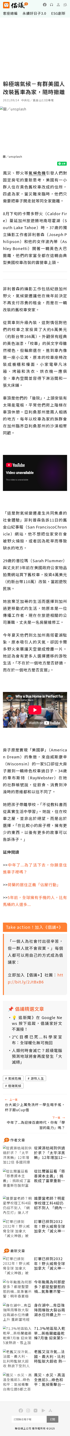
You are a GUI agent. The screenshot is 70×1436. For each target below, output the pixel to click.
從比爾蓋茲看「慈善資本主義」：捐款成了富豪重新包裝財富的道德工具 (49, 1176)
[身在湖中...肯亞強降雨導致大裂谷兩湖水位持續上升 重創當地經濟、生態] (17, 1312)
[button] (65, 5)
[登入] (58, 5)
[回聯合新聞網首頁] (6, 5)
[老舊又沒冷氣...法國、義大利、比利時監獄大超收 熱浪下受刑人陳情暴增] (17, 1359)
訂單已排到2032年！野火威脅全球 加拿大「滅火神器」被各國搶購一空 (49, 1226)
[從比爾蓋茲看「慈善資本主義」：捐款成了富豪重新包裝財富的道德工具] (17, 1178)
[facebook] (45, 5)
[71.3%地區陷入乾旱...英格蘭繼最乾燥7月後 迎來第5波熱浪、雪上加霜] (17, 1335)
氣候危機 (14, 1078)
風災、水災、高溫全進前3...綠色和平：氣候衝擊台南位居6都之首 (49, 1379)
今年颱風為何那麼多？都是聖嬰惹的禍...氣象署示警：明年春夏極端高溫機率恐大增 (49, 1287)
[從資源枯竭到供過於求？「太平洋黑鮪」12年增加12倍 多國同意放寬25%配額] (17, 1155)
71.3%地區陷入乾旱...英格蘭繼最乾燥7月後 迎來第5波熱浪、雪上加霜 (50, 1333)
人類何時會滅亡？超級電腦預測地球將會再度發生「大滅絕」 (37, 1056)
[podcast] (51, 5)
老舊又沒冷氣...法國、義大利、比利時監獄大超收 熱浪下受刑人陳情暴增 (50, 1356)
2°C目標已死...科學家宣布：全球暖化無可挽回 (37, 1039)
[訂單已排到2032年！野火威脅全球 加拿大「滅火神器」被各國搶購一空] (17, 1228)
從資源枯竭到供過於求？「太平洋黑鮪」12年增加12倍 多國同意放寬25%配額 (50, 1153)
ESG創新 (58, 13)
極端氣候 (14, 1085)
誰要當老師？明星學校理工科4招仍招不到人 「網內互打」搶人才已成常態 (50, 1203)
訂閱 (52, 1419)
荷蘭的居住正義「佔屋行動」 (34, 884)
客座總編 (10, 13)
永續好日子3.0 (34, 13)
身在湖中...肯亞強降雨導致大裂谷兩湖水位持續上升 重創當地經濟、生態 (50, 1310)
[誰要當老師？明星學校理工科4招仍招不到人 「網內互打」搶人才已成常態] (17, 1205)
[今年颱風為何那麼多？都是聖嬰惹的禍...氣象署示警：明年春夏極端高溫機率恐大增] (17, 1289)
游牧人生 (37, 1078)
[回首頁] (15, 5)
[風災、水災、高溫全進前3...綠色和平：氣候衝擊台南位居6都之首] (17, 1382)
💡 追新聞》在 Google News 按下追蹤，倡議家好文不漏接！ (37, 1023)
